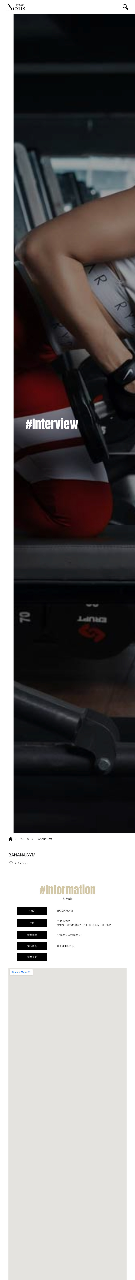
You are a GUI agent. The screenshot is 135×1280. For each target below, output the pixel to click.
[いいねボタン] (11, 862)
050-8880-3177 (66, 946)
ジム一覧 (25, 838)
